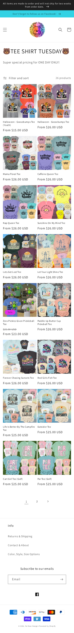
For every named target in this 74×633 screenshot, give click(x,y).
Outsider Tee (44, 426)
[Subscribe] (61, 579)
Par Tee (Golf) (44, 478)
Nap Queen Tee (11, 222)
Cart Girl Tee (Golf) (13, 478)
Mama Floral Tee (12, 173)
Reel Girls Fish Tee (47, 377)
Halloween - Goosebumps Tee (53, 121)
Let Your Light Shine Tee (50, 271)
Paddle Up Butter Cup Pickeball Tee (49, 322)
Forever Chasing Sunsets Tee (18, 377)
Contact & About (18, 545)
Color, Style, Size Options (24, 554)
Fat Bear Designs (31, 626)
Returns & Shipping (20, 536)
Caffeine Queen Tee (47, 173)
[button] (5, 29)
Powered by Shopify (47, 626)
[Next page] (47, 501)
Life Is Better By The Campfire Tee (19, 428)
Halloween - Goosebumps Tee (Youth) (19, 123)
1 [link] (26, 501)
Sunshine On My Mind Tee (51, 222)
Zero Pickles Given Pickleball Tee (18, 322)
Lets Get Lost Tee (12, 271)
